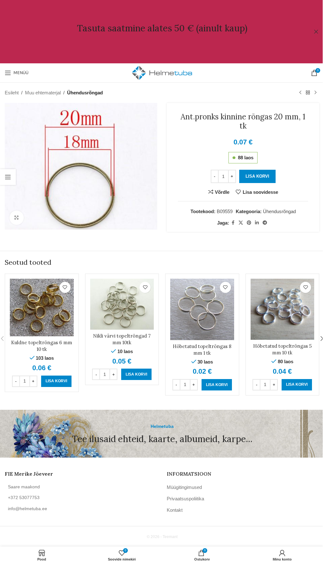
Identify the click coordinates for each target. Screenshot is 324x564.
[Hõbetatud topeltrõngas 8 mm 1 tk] (202, 309)
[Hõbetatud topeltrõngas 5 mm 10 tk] (283, 309)
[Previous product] (300, 93)
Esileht (12, 92)
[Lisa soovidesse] (65, 287)
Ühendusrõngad (85, 92)
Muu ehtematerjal (43, 92)
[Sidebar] (8, 177)
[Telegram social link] (265, 223)
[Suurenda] (16, 218)
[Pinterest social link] (249, 223)
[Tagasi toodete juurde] (308, 93)
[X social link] (241, 223)
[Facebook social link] (233, 223)
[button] (56, 381)
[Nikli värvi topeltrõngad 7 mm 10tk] (122, 304)
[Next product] (315, 93)
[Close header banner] (316, 31)
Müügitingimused (184, 487)
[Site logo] (162, 72)
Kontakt (175, 510)
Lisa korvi (257, 176)
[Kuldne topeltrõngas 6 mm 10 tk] (42, 307)
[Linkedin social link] (257, 223)
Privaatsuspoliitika (185, 498)
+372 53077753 (24, 497)
